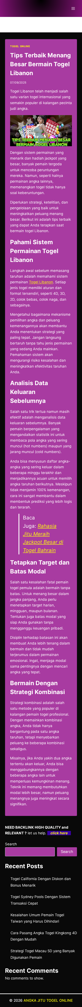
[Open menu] (73, 8)
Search (11, 844)
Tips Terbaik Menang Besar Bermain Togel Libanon (40, 64)
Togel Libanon (41, 282)
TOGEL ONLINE (20, 46)
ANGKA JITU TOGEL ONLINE (48, 1000)
